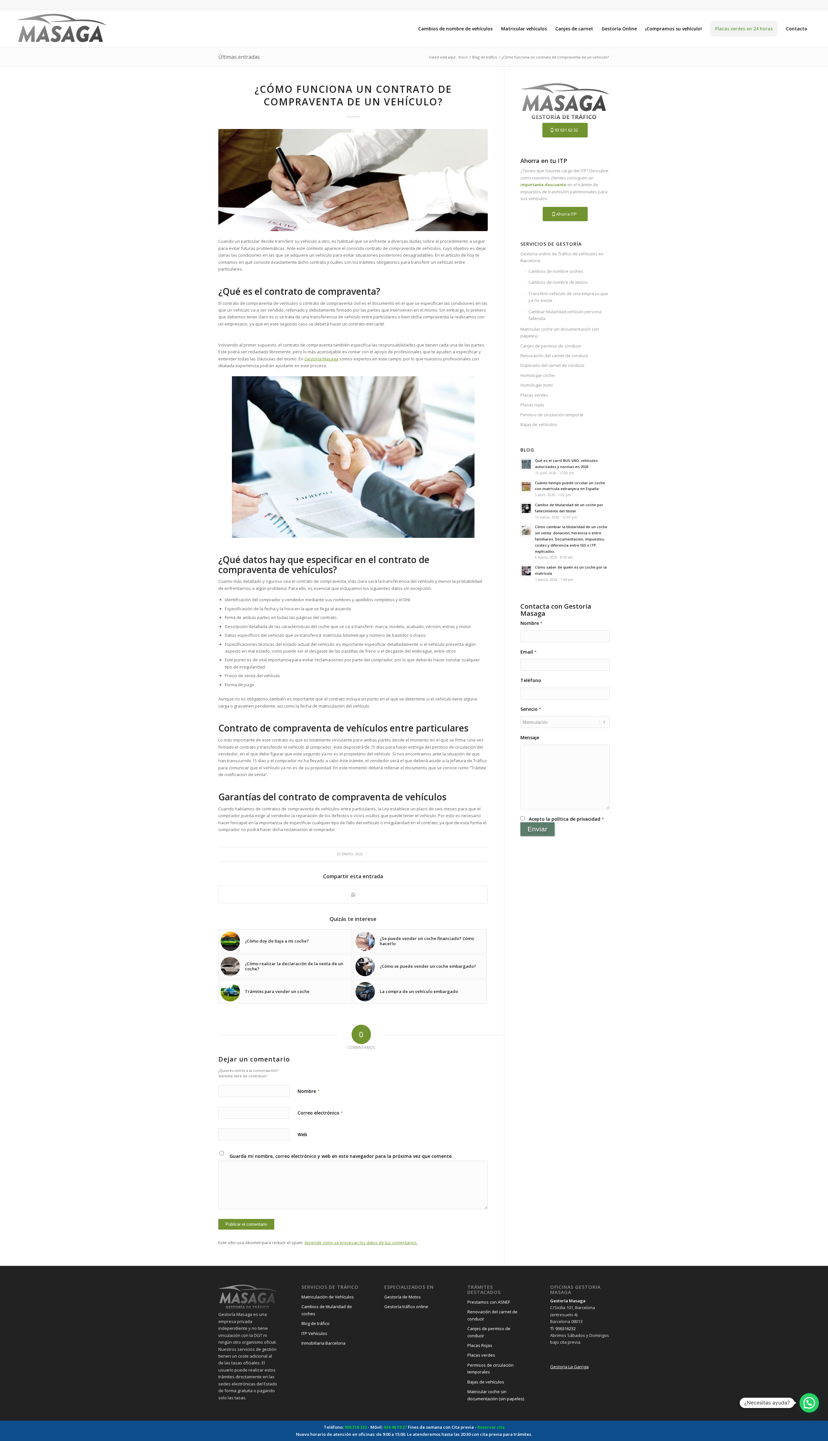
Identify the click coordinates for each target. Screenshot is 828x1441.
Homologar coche (537, 375)
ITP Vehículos (314, 1333)
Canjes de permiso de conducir (550, 346)
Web (302, 1134)
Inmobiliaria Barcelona (323, 1343)
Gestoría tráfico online (406, 1306)
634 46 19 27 (395, 1427)
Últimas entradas (239, 56)
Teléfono (530, 680)
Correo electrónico (320, 1113)
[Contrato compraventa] (353, 180)
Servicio (530, 709)
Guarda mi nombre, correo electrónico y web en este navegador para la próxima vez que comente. (341, 1156)
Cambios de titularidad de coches (326, 1310)
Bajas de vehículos (538, 424)
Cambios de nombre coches (555, 271)
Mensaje (529, 737)
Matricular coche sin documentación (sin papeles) (559, 332)
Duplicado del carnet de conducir (552, 365)
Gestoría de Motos (402, 1297)
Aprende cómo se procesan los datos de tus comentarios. (361, 1242)
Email (528, 652)
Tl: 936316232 (563, 1328)
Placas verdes (534, 395)
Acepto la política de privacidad (566, 819)
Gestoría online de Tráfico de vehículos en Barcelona (562, 257)
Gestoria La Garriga (569, 1367)
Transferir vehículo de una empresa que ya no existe (568, 297)
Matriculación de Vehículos (327, 1297)
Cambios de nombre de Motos (558, 282)
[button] (809, 1403)
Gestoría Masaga (321, 359)
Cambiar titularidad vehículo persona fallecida (564, 315)
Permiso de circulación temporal (551, 415)
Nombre (309, 1091)
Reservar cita (491, 1427)
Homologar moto (536, 385)
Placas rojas (532, 405)
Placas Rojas (479, 1345)
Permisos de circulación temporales (490, 1368)
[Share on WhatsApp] (353, 894)
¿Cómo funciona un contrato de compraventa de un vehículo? (353, 95)
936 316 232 (355, 1427)
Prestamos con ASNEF (488, 1302)
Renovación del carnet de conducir (554, 355)
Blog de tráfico (315, 1323)
